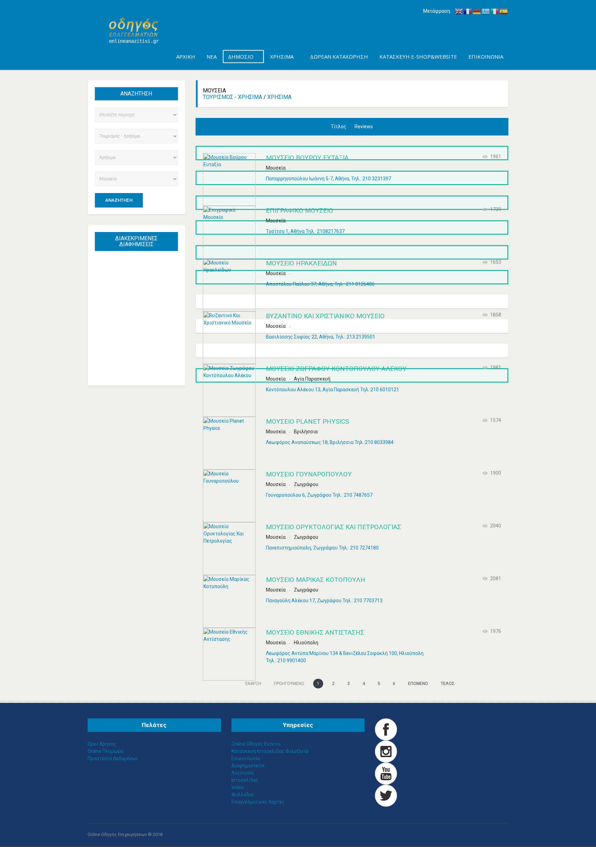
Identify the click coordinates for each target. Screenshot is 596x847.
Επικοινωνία (245, 758)
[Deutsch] (477, 11)
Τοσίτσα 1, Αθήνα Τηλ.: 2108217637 (305, 231)
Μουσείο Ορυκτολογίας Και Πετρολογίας (333, 527)
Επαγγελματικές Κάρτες (258, 802)
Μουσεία (276, 168)
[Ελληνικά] (485, 11)
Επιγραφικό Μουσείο (299, 210)
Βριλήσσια (306, 431)
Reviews (364, 126)
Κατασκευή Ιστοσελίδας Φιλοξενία (269, 751)
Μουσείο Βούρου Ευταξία (307, 158)
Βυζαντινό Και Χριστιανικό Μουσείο (325, 316)
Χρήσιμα (279, 97)
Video (237, 787)
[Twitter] (386, 795)
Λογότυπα (242, 773)
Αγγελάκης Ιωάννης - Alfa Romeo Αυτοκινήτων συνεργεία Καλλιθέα (139, 294)
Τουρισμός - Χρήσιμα (232, 97)
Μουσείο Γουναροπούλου (309, 474)
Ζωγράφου (306, 484)
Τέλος (448, 683)
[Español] (503, 11)
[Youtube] (386, 773)
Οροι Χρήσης (102, 744)
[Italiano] (494, 11)
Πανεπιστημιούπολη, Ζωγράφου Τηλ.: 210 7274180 (322, 548)
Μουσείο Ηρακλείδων (301, 263)
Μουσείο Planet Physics (307, 421)
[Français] (468, 11)
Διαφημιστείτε (248, 765)
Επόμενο (418, 683)
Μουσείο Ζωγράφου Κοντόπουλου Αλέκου (336, 369)
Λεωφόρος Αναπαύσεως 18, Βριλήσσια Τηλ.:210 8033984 (330, 442)
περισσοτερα (143, 364)
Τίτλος (339, 126)
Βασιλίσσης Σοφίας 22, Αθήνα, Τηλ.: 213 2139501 (320, 337)
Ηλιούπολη (306, 642)
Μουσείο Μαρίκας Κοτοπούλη (315, 580)
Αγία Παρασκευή (312, 379)
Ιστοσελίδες (245, 780)
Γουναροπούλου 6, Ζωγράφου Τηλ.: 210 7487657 (319, 495)
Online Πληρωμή (105, 751)
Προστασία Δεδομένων (113, 758)
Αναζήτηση (118, 200)
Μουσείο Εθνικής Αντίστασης (315, 632)
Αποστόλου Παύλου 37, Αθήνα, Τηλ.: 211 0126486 (320, 284)
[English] (459, 11)
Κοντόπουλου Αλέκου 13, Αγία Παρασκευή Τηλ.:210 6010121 (332, 389)
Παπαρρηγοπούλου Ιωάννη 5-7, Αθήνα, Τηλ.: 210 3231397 (328, 178)
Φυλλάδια (242, 794)
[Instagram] (386, 751)
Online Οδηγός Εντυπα (255, 744)
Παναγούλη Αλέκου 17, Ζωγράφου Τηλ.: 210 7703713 (324, 600)
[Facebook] (386, 729)
